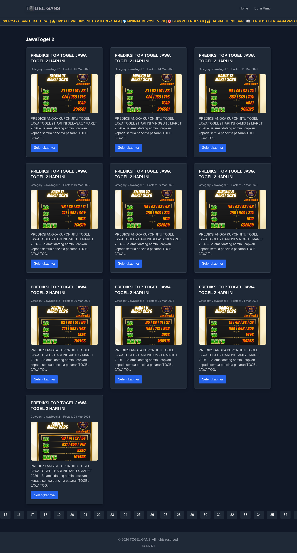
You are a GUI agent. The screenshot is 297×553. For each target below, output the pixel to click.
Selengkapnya (44, 147)
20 (72, 514)
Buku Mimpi (262, 8)
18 (45, 514)
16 (19, 514)
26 (152, 514)
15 (5, 514)
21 (85, 514)
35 (272, 514)
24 (125, 514)
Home (243, 8)
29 (192, 514)
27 (165, 514)
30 (205, 514)
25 (139, 514)
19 (59, 514)
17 (32, 514)
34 (259, 514)
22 (99, 514)
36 (285, 514)
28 (179, 514)
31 (219, 514)
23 (112, 514)
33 (245, 514)
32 (232, 514)
